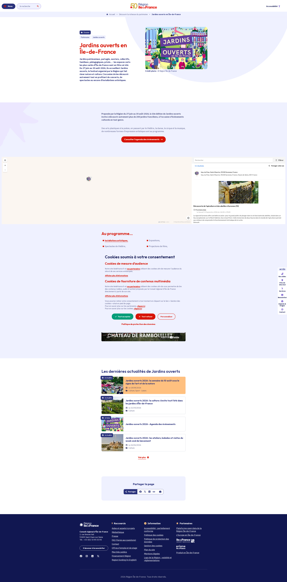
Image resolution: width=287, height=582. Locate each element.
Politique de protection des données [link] (138, 324)
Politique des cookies (153, 535)
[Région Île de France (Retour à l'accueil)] (143, 6)
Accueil (112, 14)
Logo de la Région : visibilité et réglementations (158, 559)
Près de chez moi (282, 284)
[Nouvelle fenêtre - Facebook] (81, 556)
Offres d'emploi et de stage (124, 548)
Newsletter (282, 297)
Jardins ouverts (98, 37)
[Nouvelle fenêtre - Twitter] (98, 556)
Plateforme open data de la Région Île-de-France (189, 529)
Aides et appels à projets (123, 528)
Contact (282, 312)
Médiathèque (118, 532)
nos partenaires (133, 269)
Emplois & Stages (282, 305)
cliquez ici (141, 306)
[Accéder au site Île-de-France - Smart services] (190, 541)
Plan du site (149, 549)
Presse (115, 536)
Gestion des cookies (153, 545)
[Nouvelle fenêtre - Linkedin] (92, 556)
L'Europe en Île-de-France (188, 535)
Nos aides (282, 277)
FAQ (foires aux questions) (124, 540)
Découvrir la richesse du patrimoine (133, 14)
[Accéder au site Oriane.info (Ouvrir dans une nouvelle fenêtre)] (190, 547)
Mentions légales (152, 553)
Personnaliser (166, 316)
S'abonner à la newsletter (94, 548)
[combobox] (29, 6)
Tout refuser (147, 316)
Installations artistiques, (116, 240)
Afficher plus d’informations (116, 275)
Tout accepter (124, 316)
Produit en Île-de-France (187, 552)
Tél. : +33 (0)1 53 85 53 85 (91, 540)
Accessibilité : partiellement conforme (157, 529)
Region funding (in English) (124, 560)
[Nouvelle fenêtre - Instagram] (86, 556)
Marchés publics (119, 552)
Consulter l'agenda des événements (141, 139)
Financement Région (121, 556)
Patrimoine (85, 37)
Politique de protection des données (156, 540)
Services (282, 291)
